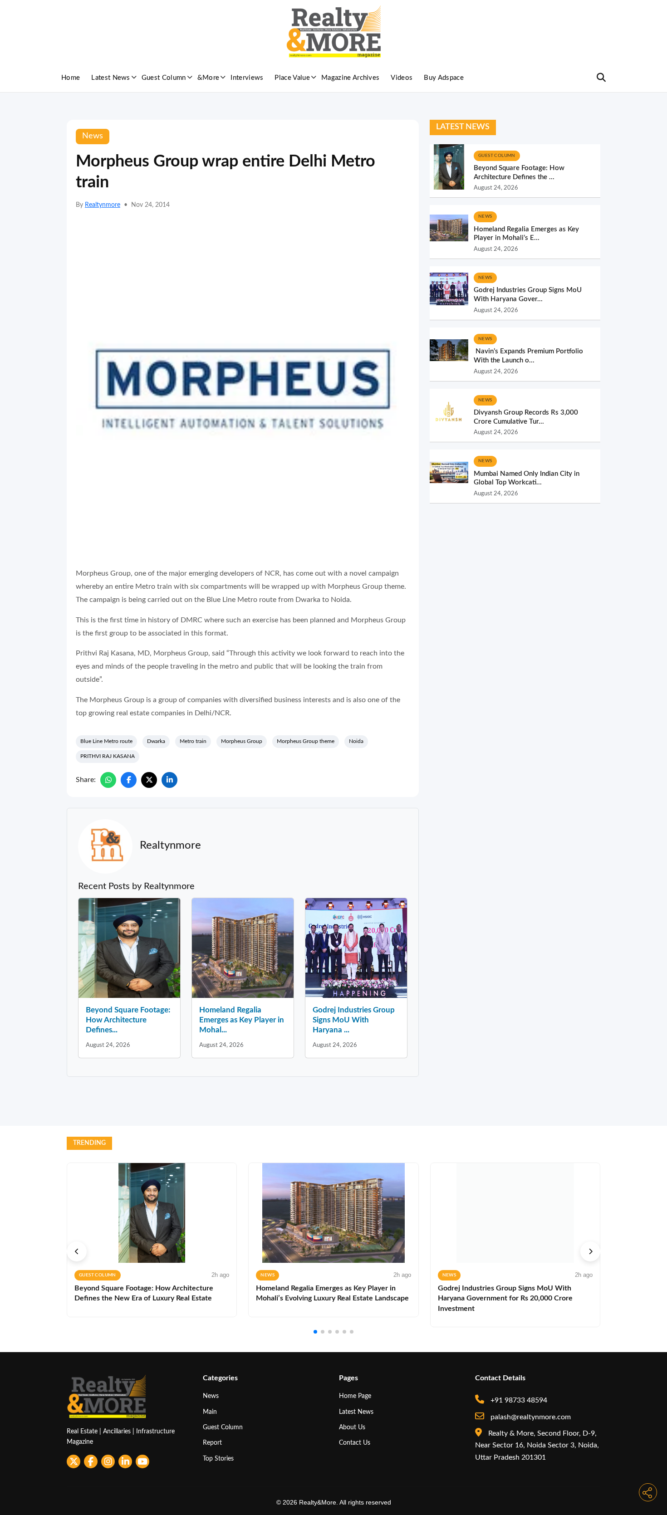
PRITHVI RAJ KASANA (107, 756)
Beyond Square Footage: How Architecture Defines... (128, 1020)
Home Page (355, 1396)
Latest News (110, 77)
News (211, 1396)
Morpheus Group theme (305, 741)
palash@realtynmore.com (530, 1417)
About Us (352, 1427)
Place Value (292, 77)
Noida (356, 741)
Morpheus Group (241, 741)
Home (70, 77)
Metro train (193, 741)
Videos (401, 77)
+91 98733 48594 (518, 1400)
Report (212, 1442)
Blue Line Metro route (106, 741)
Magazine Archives (350, 77)
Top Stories (218, 1458)
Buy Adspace (444, 77)
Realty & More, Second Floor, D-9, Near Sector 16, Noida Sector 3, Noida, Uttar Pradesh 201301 (537, 1445)
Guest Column (164, 77)
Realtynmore (102, 205)
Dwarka (156, 741)
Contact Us (354, 1442)
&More (208, 77)
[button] (77, 1251)
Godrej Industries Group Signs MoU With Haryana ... (354, 1020)
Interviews (247, 77)
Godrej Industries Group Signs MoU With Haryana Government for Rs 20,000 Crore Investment (505, 1298)
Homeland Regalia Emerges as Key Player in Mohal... (241, 1020)
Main (210, 1411)
